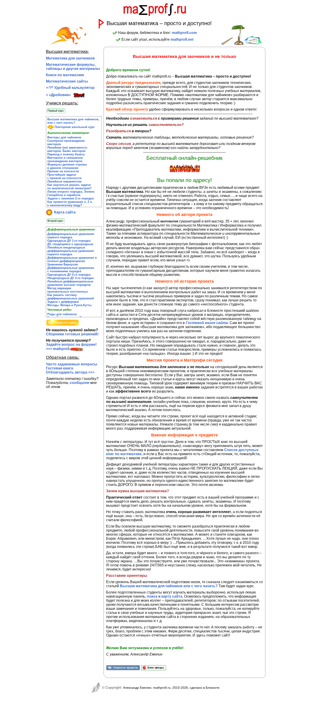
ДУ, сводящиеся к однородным (70, 244)
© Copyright (111, 687)
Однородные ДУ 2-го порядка (68, 274)
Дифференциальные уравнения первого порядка (70, 235)
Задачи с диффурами (63, 301)
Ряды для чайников (62, 314)
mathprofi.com (184, 33)
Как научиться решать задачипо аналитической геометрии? (69, 186)
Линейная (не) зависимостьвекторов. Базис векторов (67, 149)
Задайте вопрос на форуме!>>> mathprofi (71, 347)
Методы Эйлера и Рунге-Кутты (69, 305)
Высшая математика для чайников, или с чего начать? (73, 121)
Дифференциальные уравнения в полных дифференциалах (72, 259)
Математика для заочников (70, 58)
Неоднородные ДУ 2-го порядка (70, 278)
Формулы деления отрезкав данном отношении (67, 166)
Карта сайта (64, 212)
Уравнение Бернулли (62, 264)
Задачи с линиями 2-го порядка (70, 198)
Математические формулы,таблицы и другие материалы (73, 67)
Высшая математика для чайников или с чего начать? (169, 586)
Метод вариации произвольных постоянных (67, 289)
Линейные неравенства (64, 181)
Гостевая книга (59, 368)
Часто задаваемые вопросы (71, 364)
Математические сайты (67, 81)
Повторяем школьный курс (74, 127)
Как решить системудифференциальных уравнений (70, 296)
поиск (152, 596)
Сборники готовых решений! (72, 334)
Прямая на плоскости (63, 171)
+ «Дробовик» (58, 95)
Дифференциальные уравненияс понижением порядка (70, 269)
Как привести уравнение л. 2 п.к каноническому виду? (70, 203)
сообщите (79, 383)
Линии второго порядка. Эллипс (71, 191)
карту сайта (171, 596)
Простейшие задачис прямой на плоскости (64, 176)
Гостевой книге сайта (207, 323)
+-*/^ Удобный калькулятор (70, 88)
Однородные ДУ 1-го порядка (68, 240)
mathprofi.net (182, 39)
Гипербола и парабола (63, 195)
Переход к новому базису (66, 154)
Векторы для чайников (64, 137)
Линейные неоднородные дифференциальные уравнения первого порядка (70, 251)
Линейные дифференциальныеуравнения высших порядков (70, 283)
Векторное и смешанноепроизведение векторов (65, 159)
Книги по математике (65, 75)
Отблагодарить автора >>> (70, 372)
